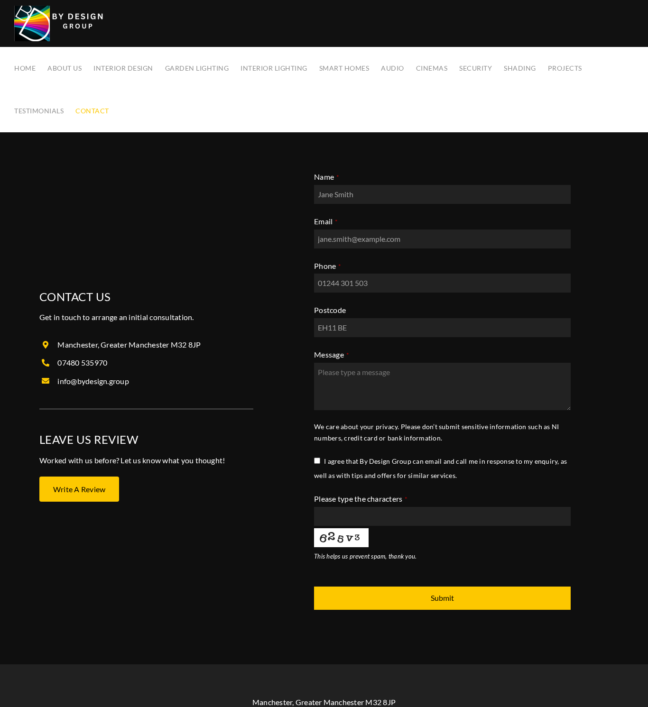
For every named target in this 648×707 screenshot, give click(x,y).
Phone (327, 265)
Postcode (330, 309)
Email (326, 221)
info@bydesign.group (93, 381)
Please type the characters (361, 498)
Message (331, 354)
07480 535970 (82, 362)
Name (326, 176)
